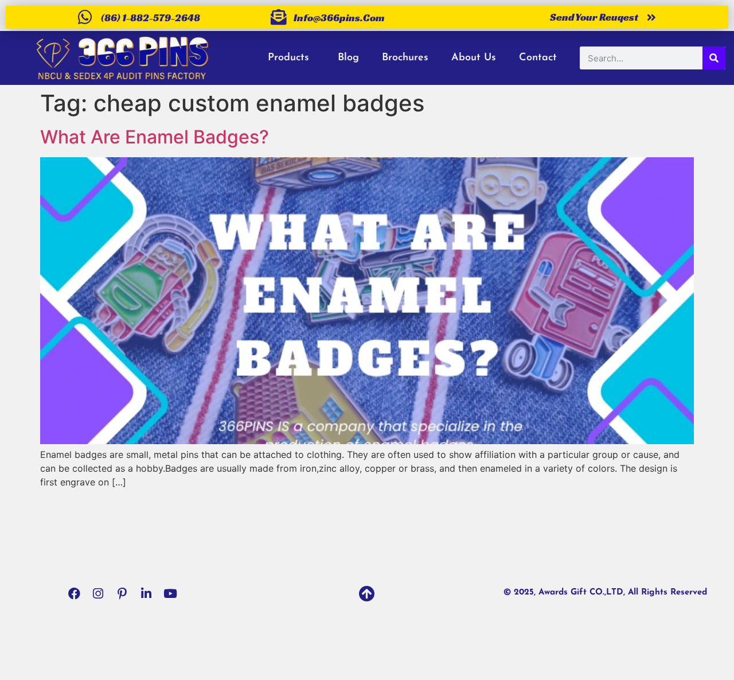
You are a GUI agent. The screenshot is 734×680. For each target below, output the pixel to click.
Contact (538, 58)
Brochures (405, 58)
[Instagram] (98, 593)
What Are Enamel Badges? (154, 137)
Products (288, 58)
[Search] (713, 57)
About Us (473, 58)
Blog (348, 58)
